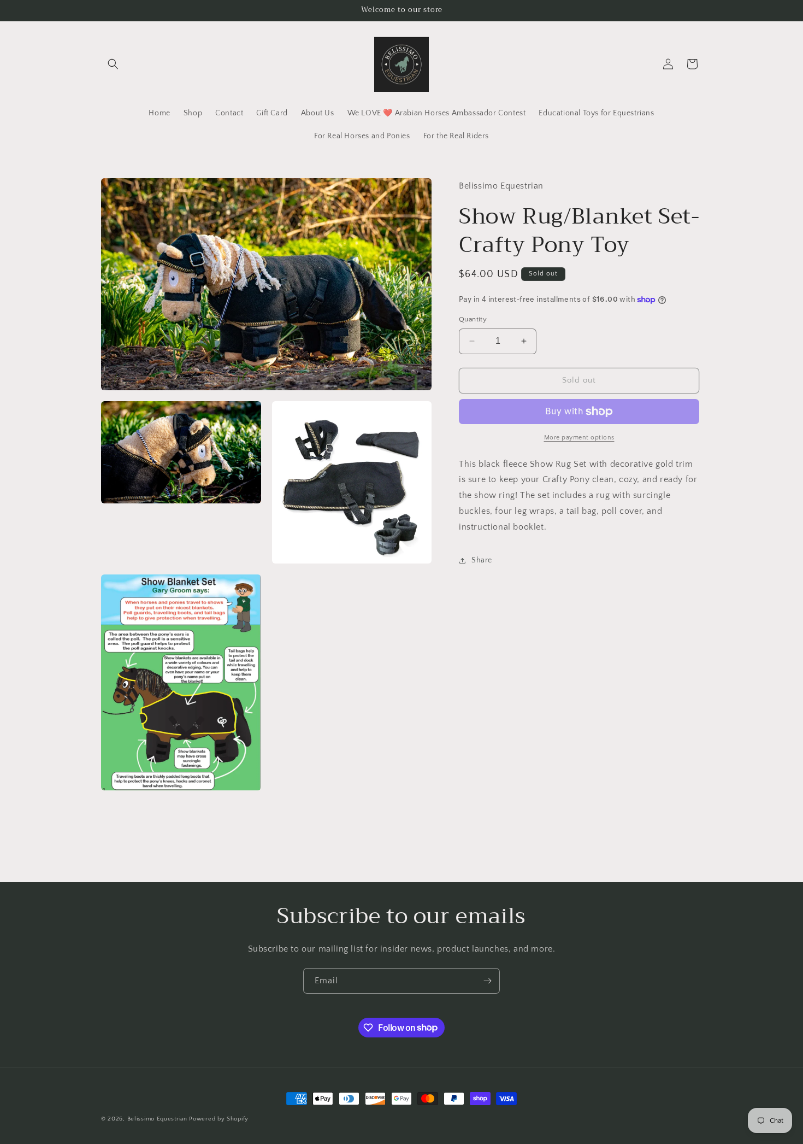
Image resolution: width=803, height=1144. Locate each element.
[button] (113, 64)
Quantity (473, 319)
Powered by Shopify (219, 1119)
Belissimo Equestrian (158, 1119)
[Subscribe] (487, 981)
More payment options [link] (579, 437)
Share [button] (481, 560)
